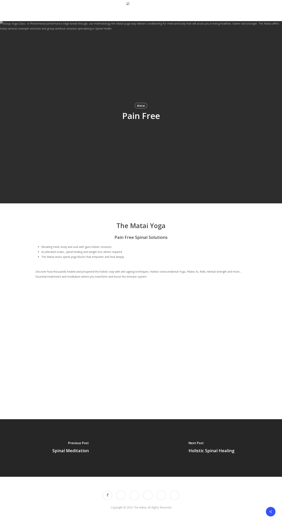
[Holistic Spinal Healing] (211, 448)
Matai (141, 105)
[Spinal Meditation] (70, 448)
